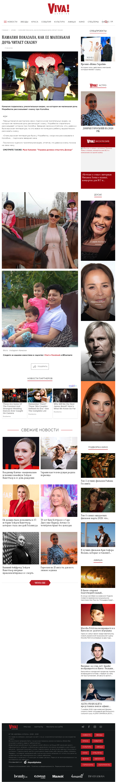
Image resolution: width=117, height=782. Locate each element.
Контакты (38, 727)
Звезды (99, 735)
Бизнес (86, 759)
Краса (85, 741)
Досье (98, 195)
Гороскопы (88, 765)
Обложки (99, 759)
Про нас (27, 727)
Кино (85, 753)
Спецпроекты (98, 31)
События (97, 741)
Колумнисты (104, 765)
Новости (87, 735)
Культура (87, 747)
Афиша (98, 560)
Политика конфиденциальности (42, 766)
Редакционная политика (63, 766)
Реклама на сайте (54, 727)
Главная (5, 30)
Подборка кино (98, 447)
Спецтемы (97, 753)
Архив (13, 30)
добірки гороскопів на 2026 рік (98, 130)
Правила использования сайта (19, 766)
